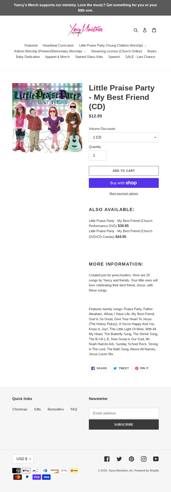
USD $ (21, 459)
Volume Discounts (102, 129)
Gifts (37, 409)
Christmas (19, 409)
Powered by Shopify (146, 470)
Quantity (95, 147)
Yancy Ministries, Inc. (121, 470)
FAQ (74, 409)
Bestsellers (56, 409)
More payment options (124, 193)
